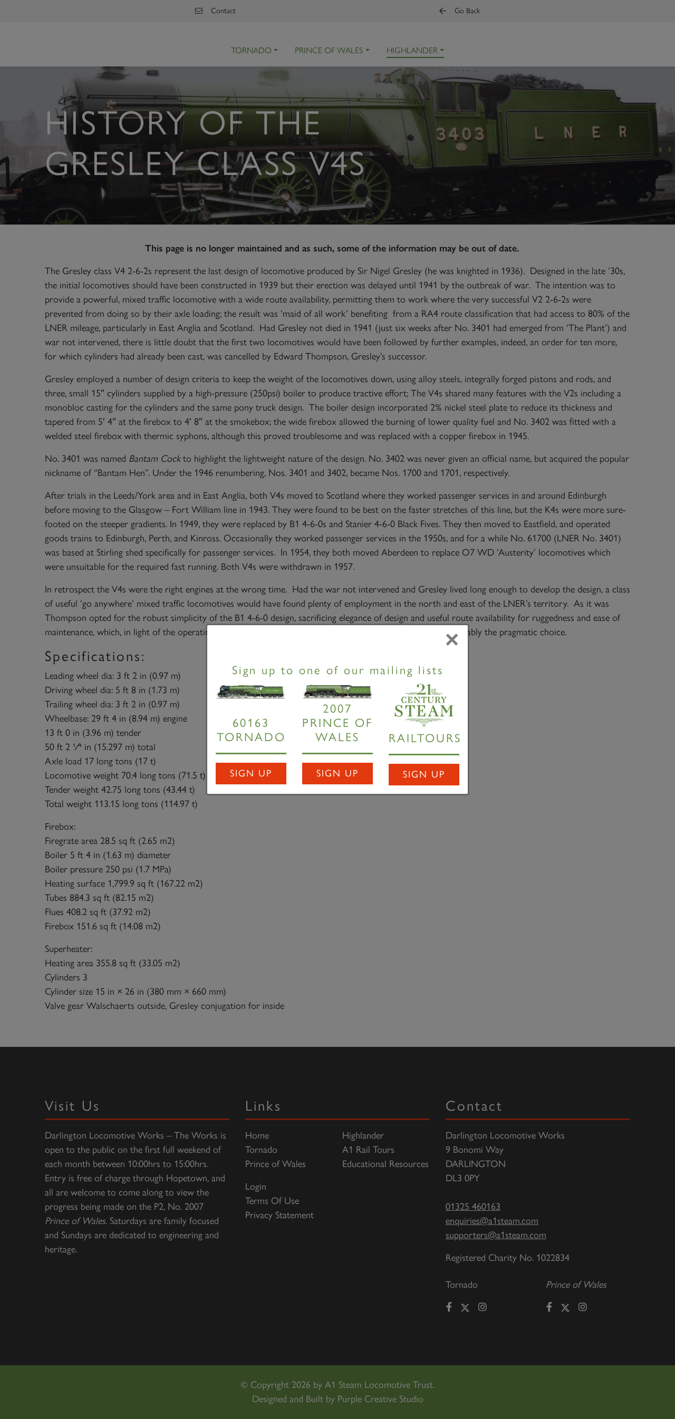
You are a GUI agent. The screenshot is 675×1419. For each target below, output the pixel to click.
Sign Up (251, 773)
